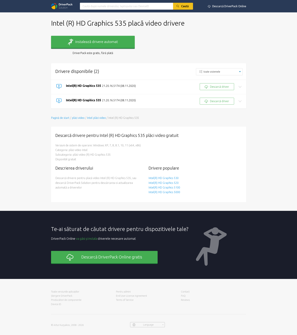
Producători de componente (66, 300)
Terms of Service (125, 300)
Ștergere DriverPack (61, 295)
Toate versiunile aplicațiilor (65, 291)
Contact (185, 291)
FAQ (183, 295)
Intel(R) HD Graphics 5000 (164, 192)
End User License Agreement (131, 295)
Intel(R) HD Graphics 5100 (164, 187)
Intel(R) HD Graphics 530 (163, 178)
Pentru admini (123, 291)
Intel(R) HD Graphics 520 (163, 182)
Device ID (56, 304)
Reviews (185, 300)
